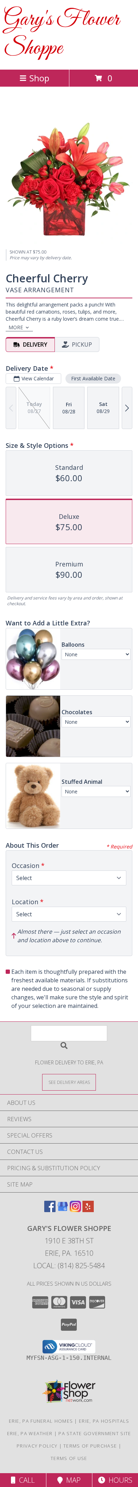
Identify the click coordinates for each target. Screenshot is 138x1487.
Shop (39, 78)
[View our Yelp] (88, 1210)
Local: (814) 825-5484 (69, 1265)
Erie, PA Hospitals (104, 1421)
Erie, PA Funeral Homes (41, 1421)
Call (25, 1480)
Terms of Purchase (90, 1446)
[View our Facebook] (50, 1210)
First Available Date (93, 378)
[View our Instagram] (75, 1210)
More (15, 327)
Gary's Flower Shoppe (61, 34)
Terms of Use (69, 1458)
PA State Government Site (94, 1433)
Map (72, 1480)
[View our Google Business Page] (62, 1210)
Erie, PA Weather (30, 1433)
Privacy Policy (37, 1446)
